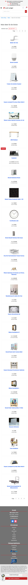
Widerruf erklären (14, 558)
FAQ (14, 533)
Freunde (14, 534)
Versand (14, 536)
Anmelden (14, 556)
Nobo (9, 17)
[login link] (23, 8)
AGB (14, 529)
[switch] (3, 579)
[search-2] (26, 11)
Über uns (14, 538)
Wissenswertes (14, 540)
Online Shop (3, 17)
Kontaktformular (15, 518)
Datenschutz (14, 531)
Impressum (14, 527)
